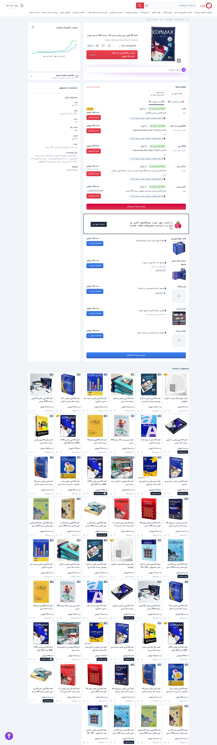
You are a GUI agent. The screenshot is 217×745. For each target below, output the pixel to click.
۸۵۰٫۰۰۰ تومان (92, 112)
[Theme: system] (22, 6)
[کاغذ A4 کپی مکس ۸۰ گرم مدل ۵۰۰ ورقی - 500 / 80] (149, 550)
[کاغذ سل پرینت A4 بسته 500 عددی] (122, 426)
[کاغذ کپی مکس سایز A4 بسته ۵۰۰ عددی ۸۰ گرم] (41, 467)
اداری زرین (181, 186)
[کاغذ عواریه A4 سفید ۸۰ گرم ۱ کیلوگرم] (176, 385)
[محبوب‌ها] (103, 45)
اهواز (184, 113)
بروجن (184, 171)
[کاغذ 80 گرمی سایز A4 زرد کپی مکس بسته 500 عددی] (95, 509)
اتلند (184, 108)
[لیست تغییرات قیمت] (33, 28)
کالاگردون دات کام (178, 126)
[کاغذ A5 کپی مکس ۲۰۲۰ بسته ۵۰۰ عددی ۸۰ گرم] (68, 385)
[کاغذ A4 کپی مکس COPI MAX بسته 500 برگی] (68, 426)
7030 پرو (182, 146)
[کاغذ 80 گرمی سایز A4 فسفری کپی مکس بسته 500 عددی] (41, 509)
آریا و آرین (181, 308)
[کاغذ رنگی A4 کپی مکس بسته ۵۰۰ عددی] (41, 426)
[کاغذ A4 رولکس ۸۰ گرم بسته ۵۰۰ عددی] (122, 467)
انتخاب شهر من (99, 224)
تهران (184, 191)
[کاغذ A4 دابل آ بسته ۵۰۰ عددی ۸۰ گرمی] (149, 426)
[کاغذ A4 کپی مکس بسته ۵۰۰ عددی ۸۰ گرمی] (95, 385)
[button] (12, 6)
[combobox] (170, 6)
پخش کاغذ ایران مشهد (179, 263)
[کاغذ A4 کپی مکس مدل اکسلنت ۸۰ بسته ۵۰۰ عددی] (68, 467)
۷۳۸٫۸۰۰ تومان (93, 125)
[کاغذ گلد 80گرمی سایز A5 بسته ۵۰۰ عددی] (95, 426)
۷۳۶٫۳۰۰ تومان (92, 146)
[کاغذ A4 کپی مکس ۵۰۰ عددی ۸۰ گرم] (176, 467)
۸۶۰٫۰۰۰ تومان (92, 166)
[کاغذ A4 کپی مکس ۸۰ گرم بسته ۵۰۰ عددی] (122, 385)
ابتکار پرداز (181, 166)
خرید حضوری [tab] (155, 102)
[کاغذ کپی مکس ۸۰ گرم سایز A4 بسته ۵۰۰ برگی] (149, 467)
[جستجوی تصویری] (146, 6)
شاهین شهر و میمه (179, 130)
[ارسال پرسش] (184, 70)
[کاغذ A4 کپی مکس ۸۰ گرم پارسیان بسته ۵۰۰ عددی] (149, 385)
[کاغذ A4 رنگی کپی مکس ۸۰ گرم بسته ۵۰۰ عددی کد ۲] (122, 509)
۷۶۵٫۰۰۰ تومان (92, 186)
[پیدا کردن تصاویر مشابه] (179, 61)
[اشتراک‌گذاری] (97, 46)
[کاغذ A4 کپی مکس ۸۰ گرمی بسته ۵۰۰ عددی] (176, 426)
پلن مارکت (181, 286)
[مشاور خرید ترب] (9, 736)
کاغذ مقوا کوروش (178, 238)
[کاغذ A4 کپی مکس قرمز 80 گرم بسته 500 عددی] (149, 509)
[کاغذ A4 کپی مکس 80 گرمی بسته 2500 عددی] (41, 385)
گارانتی (164, 175)
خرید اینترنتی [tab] (175, 102)
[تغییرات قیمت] (109, 45)
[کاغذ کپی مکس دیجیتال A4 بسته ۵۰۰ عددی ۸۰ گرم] (176, 509)
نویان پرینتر (180, 331)
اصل (165, 134)
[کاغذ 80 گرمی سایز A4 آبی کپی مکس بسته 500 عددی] (176, 550)
